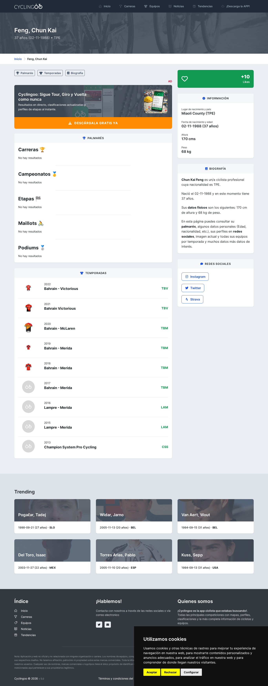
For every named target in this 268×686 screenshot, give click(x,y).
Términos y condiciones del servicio (121, 678)
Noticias (26, 629)
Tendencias (28, 635)
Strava (195, 299)
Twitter (195, 288)
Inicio (18, 59)
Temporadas (52, 73)
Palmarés (26, 73)
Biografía (76, 73)
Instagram (197, 277)
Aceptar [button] (152, 672)
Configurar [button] (191, 672)
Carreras (26, 616)
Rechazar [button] (170, 672)
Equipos (26, 622)
